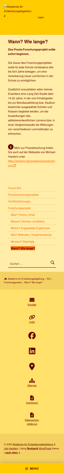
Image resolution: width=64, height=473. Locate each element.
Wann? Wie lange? (23, 248)
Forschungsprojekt (19, 208)
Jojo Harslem (11, 448)
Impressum (32, 402)
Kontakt (32, 304)
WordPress (45, 448)
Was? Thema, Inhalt (23, 215)
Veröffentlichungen (19, 201)
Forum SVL (15, 188)
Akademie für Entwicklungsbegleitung (33, 444)
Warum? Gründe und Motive (28, 221)
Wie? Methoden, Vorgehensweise (31, 235)
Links (32, 322)
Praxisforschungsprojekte (23, 195)
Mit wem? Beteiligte (22, 242)
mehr (41, 17)
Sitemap (32, 385)
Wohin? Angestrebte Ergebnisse (30, 228)
